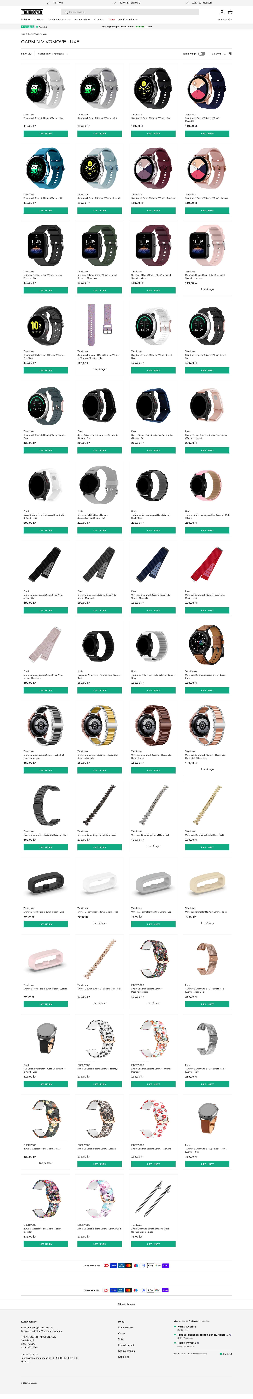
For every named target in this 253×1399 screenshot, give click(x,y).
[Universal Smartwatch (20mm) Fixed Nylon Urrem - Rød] (207, 565)
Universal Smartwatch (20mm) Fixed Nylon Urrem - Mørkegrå (97, 596)
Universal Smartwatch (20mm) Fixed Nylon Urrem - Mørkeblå (151, 596)
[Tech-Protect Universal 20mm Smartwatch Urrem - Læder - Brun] (207, 645)
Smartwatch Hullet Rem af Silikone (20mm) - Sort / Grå (44, 356)
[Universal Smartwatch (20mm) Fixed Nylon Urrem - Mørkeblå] (153, 565)
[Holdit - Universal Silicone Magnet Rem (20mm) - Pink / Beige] (207, 485)
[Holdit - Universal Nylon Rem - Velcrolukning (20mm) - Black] (99, 645)
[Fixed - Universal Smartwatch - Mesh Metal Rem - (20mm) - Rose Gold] (207, 959)
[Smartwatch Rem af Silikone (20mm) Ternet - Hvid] (153, 325)
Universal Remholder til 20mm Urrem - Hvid (97, 912)
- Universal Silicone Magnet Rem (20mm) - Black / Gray (151, 516)
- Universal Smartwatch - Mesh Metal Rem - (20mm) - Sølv (205, 1070)
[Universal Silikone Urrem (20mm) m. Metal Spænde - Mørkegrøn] (99, 245)
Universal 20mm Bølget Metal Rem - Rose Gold (99, 989)
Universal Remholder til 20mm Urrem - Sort (44, 912)
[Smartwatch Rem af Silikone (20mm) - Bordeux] (153, 168)
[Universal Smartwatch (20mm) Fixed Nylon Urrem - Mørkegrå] (99, 565)
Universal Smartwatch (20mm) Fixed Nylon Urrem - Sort (43, 596)
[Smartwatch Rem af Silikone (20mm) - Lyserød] (207, 168)
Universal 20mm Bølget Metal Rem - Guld (204, 835)
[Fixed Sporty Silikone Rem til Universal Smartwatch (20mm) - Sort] (99, 405)
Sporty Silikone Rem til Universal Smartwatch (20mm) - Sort (98, 436)
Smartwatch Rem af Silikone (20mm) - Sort (151, 118)
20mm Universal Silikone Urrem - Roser (42, 1149)
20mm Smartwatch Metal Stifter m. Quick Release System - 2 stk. (150, 1230)
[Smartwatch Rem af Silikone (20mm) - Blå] (46, 168)
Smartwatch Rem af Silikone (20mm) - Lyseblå (98, 198)
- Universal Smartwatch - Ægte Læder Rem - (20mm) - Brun (205, 1150)
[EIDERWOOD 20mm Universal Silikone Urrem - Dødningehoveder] (153, 959)
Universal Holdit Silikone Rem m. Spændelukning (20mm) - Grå (92, 516)
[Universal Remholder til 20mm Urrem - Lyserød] (46, 959)
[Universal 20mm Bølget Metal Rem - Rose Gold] (99, 959)
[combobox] (130, 12)
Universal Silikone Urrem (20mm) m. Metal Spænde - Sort (43, 276)
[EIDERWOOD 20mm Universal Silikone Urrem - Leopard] (99, 1119)
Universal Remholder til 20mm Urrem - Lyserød (45, 989)
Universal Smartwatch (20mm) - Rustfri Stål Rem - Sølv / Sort (44, 756)
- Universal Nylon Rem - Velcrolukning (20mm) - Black (99, 676)
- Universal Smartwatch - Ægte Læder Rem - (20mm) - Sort (44, 1070)
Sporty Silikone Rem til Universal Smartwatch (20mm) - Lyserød (206, 436)
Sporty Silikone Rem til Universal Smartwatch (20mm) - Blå (152, 436)
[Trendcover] (32, 12)
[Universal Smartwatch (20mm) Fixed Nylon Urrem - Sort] (46, 565)
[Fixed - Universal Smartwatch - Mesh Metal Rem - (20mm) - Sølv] (207, 1039)
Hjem (23, 34)
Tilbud (111, 19)
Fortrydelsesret (126, 1345)
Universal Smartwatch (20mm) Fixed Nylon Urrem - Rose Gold (43, 676)
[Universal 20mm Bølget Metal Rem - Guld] (207, 805)
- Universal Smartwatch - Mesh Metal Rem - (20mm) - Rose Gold (205, 990)
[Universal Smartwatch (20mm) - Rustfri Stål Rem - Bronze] (153, 725)
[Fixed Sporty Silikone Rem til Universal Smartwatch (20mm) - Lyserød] (207, 405)
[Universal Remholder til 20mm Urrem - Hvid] (99, 882)
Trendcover (31, 1383)
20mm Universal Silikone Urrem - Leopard (96, 1149)
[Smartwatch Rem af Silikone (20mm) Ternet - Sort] (207, 325)
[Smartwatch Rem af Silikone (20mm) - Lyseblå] (99, 168)
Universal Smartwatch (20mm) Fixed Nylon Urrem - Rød (205, 596)
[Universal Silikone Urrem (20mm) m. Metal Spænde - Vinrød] (153, 245)
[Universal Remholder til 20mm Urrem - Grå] (153, 882)
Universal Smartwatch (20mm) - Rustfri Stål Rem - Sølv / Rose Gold (205, 756)
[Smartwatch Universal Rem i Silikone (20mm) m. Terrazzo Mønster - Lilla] (99, 325)
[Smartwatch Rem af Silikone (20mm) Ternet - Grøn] (46, 405)
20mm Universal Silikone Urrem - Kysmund (151, 1149)
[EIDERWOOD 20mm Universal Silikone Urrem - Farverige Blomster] (153, 1039)
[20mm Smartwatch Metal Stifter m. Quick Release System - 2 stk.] (153, 1199)
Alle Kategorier (126, 19)
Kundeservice (225, 19)
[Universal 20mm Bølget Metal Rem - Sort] (99, 805)
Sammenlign (189, 53)
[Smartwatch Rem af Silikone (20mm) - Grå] (99, 88)
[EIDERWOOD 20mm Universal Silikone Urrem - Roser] (46, 1119)
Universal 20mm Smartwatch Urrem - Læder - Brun (206, 676)
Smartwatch (80, 19)
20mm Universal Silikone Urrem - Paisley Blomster (42, 1230)
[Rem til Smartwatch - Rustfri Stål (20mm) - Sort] (46, 805)
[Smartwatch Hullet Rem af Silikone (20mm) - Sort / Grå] (46, 325)
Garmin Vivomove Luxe (37, 34)
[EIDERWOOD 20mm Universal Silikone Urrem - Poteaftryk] (99, 1039)
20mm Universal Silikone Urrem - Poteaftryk (97, 1069)
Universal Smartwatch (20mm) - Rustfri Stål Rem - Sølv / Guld (97, 756)
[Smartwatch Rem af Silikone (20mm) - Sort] (153, 88)
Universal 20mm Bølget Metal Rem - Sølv (150, 835)
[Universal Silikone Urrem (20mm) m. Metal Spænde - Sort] (46, 245)
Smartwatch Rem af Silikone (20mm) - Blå (43, 198)
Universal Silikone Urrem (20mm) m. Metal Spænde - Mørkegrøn (97, 276)
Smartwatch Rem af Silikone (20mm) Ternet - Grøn (44, 436)
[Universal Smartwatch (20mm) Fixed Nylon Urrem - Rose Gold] (46, 645)
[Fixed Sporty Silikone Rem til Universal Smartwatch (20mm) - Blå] (153, 405)
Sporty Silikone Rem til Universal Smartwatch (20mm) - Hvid (44, 516)
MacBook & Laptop (57, 19)
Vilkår (121, 1339)
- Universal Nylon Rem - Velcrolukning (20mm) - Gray (153, 676)
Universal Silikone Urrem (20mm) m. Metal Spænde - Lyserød (205, 276)
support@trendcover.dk (40, 1327)
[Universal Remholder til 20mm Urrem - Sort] (46, 882)
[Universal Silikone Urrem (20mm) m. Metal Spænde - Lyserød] (207, 245)
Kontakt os (123, 1357)
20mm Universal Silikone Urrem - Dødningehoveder (146, 990)
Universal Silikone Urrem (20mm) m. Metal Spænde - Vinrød (151, 276)
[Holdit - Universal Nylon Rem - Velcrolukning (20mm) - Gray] (153, 645)
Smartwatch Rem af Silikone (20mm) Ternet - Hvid (152, 356)
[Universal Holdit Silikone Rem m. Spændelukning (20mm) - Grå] (99, 485)
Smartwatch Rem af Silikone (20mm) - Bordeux (153, 198)
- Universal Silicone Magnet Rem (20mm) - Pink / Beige (207, 516)
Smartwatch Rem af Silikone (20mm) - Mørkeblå (202, 119)
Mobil (24, 19)
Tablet (37, 19)
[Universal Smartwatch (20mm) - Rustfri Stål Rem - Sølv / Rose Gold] (207, 725)
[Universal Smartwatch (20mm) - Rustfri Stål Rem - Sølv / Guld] (99, 725)
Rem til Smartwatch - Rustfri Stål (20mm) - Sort (45, 835)
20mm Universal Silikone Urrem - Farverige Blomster (151, 1070)
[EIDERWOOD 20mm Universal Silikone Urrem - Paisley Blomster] (46, 1199)
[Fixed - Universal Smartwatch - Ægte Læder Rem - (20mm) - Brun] (207, 1119)
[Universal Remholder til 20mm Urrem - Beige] (207, 882)
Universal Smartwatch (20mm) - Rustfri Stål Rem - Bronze (151, 756)
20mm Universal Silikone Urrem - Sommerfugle (99, 1229)
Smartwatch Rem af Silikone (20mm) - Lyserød (207, 198)
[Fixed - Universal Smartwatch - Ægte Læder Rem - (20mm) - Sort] (46, 1039)
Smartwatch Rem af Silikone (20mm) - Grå (97, 118)
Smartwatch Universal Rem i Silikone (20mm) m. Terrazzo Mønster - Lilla (98, 356)
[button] (230, 12)
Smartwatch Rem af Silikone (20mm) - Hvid (44, 118)
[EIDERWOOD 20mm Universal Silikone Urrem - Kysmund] (153, 1119)
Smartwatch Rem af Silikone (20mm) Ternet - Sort (206, 356)
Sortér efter (44, 53)
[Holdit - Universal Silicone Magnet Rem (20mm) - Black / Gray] (153, 485)
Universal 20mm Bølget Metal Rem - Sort (96, 835)
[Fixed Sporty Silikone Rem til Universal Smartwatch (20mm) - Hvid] (46, 485)
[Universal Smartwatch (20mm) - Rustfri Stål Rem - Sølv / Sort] (46, 725)
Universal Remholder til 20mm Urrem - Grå (151, 912)
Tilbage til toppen (126, 1304)
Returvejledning (126, 1351)
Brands (97, 19)
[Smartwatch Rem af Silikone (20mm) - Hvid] (46, 88)
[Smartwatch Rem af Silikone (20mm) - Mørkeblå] (207, 88)
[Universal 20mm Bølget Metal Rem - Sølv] (153, 805)
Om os (121, 1333)
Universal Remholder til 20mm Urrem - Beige (206, 912)
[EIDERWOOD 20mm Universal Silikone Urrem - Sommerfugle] (99, 1199)
